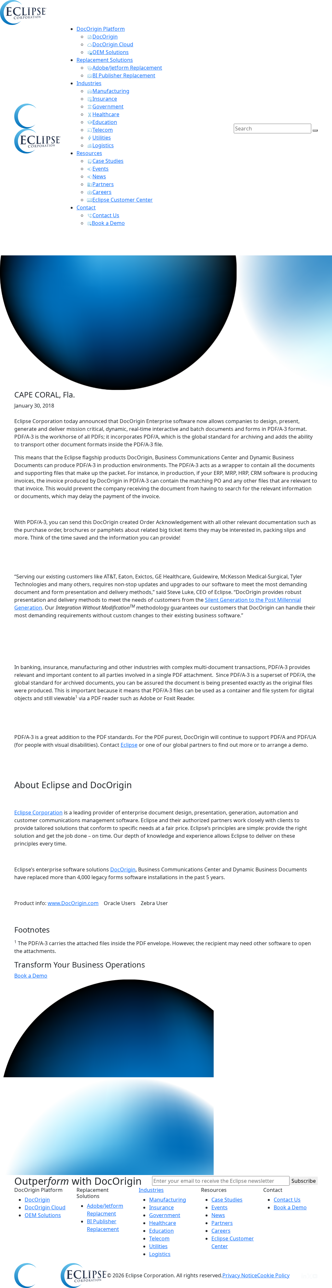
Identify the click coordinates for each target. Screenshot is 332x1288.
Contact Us (287, 1199)
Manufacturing (167, 1199)
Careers (221, 1230)
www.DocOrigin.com (73, 903)
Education (161, 1230)
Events (219, 1207)
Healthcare (162, 1222)
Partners (222, 1222)
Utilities (158, 1246)
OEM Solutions (43, 1215)
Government (164, 1215)
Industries (151, 1189)
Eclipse (129, 744)
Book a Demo (30, 975)
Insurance (161, 1207)
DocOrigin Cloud (45, 1207)
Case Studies (227, 1199)
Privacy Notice (239, 1275)
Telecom (159, 1238)
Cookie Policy (273, 1275)
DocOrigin (123, 869)
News (218, 1215)
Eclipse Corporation (38, 812)
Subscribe (303, 1180)
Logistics (160, 1254)
